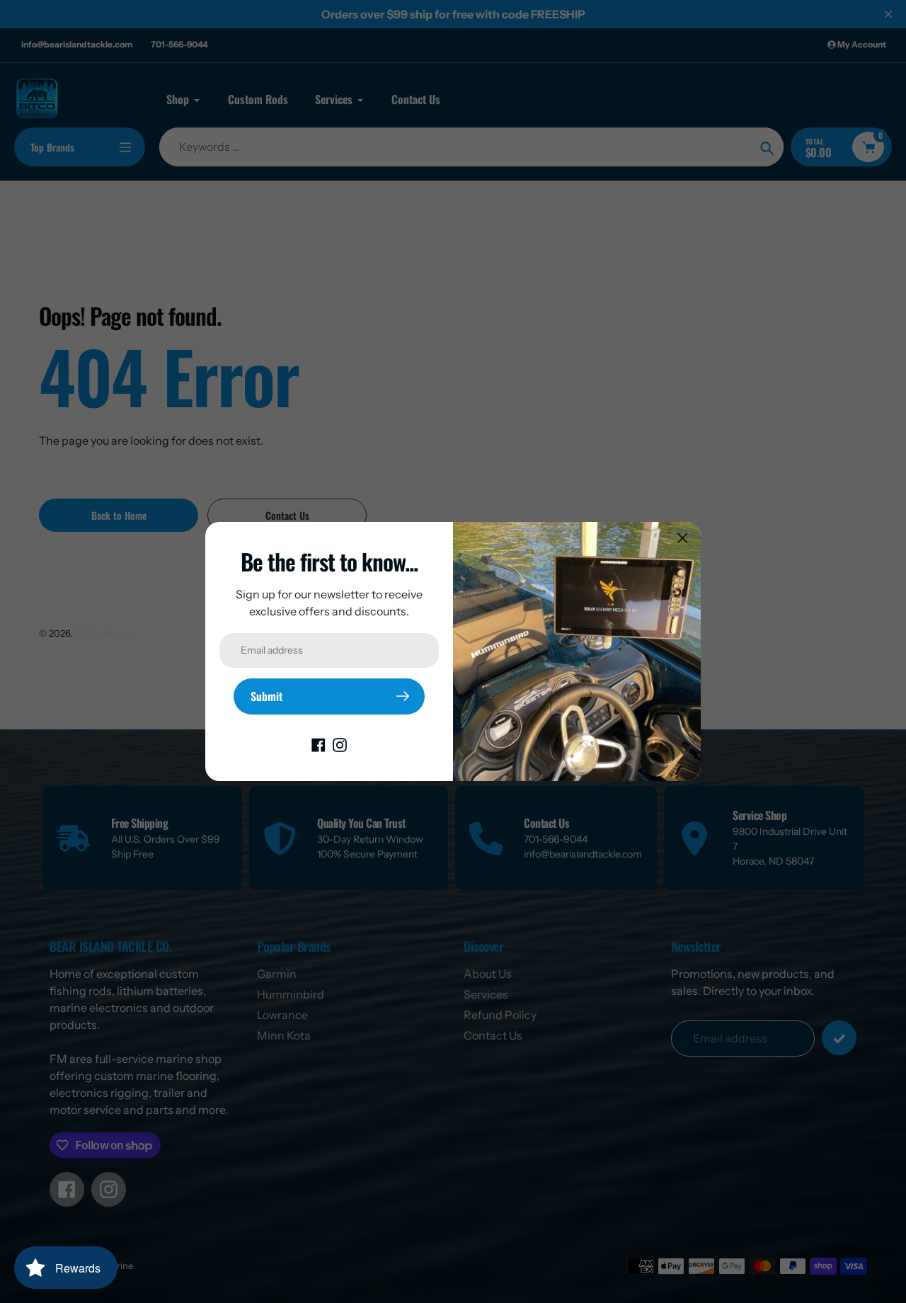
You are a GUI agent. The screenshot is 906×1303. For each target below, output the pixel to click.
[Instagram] (340, 744)
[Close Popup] (683, 538)
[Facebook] (318, 744)
